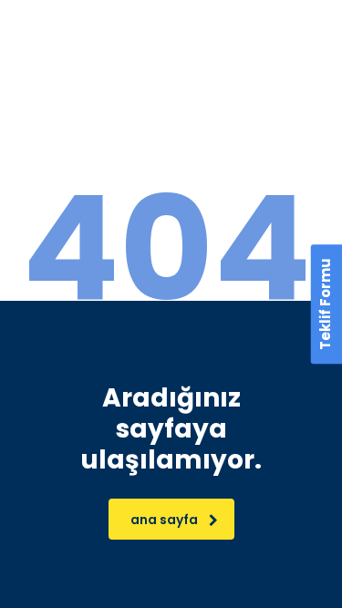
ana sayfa (164, 519)
